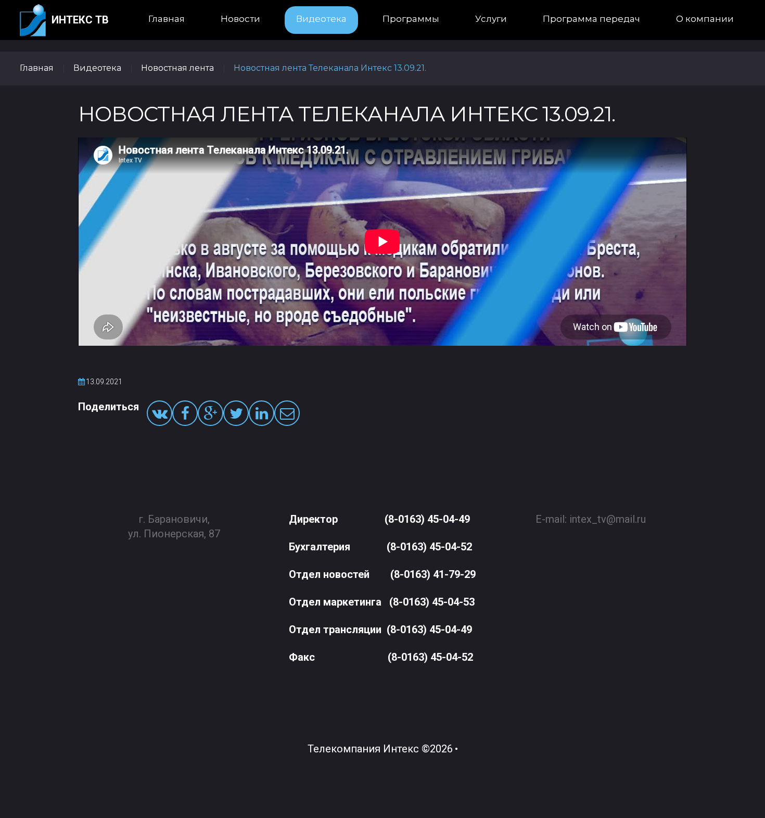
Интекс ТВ (80, 20)
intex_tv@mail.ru (607, 519)
